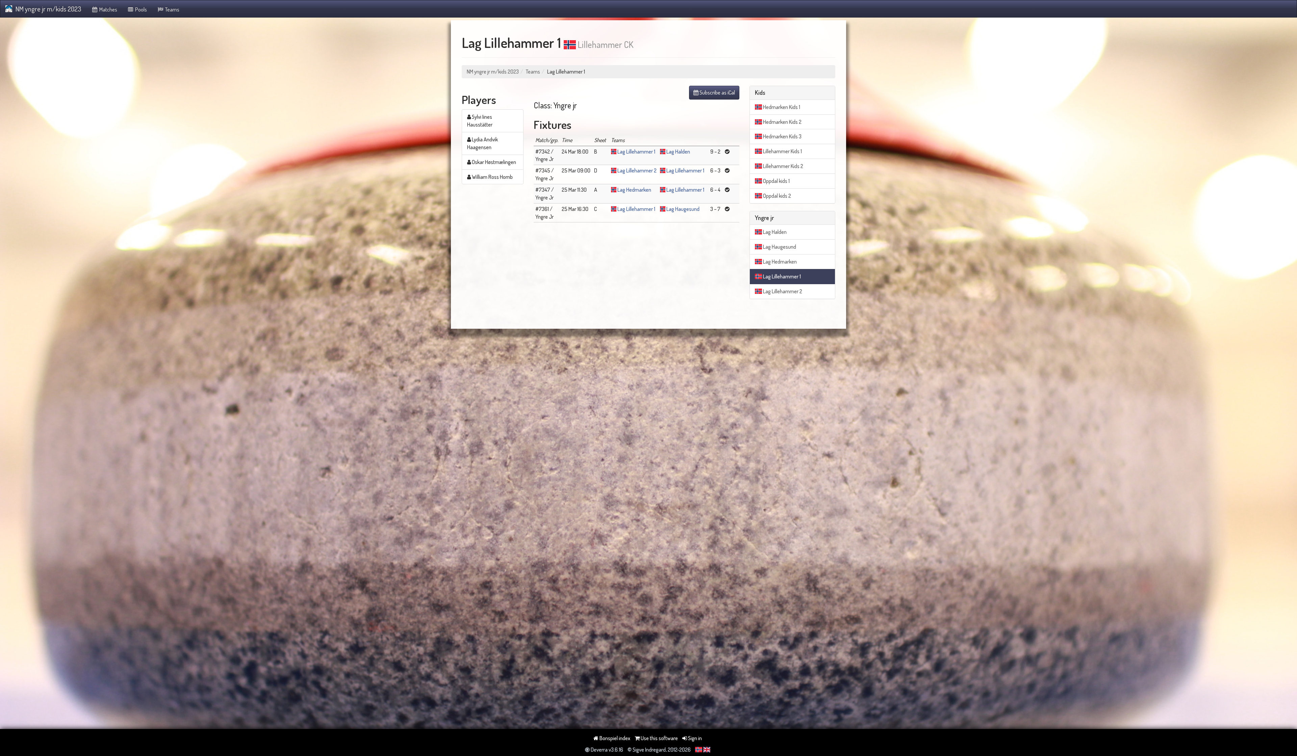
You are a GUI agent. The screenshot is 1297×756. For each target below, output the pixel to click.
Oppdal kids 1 (776, 181)
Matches (107, 9)
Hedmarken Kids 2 (782, 121)
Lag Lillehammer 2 (637, 170)
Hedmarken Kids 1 (781, 107)
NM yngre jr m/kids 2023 (48, 8)
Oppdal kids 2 (776, 195)
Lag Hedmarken (634, 189)
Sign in (694, 738)
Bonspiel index (614, 738)
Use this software (659, 738)
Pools (140, 9)
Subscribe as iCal (716, 92)
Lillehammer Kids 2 (782, 166)
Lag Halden (678, 151)
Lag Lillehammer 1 (636, 151)
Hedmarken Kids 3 (782, 136)
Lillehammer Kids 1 (782, 151)
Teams (171, 9)
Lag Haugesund (683, 209)
